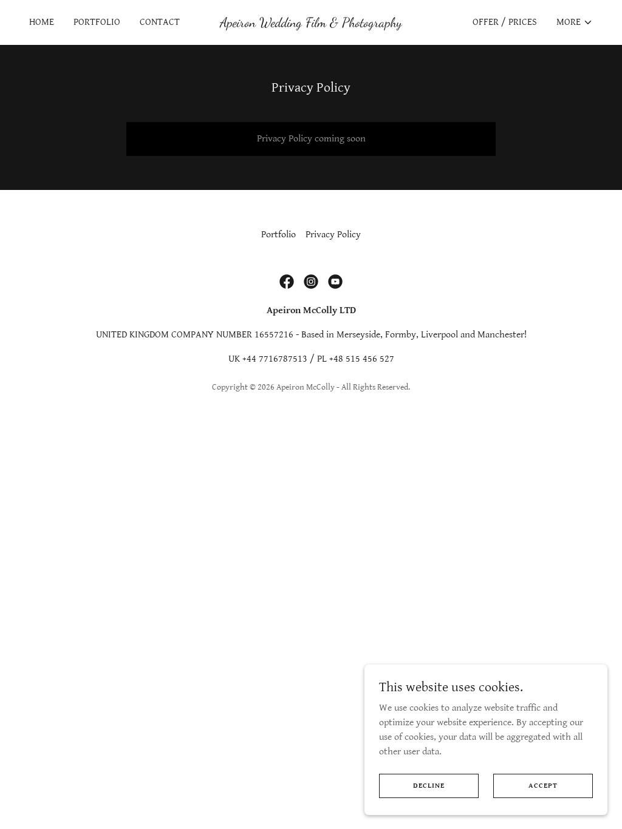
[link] (311, 24)
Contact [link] (160, 22)
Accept (543, 786)
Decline (429, 786)
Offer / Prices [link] (505, 22)
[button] (574, 22)
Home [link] (41, 22)
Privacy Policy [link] (333, 234)
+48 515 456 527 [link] (361, 359)
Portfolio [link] (96, 22)
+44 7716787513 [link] (274, 359)
